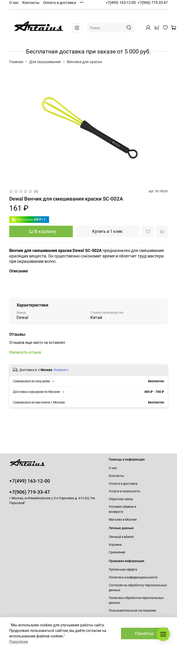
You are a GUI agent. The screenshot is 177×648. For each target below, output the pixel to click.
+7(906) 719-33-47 (153, 2)
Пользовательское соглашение (132, 611)
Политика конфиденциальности (133, 577)
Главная (16, 62)
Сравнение (117, 552)
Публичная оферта (123, 570)
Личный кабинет (121, 537)
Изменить (61, 370)
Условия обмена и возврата (122, 509)
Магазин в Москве (123, 520)
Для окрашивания (45, 62)
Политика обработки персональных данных (136, 600)
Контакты (30, 2)
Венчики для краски (84, 62)
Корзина (115, 545)
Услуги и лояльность (124, 491)
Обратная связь (121, 499)
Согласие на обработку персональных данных (138, 587)
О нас (14, 2)
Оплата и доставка (59, 2)
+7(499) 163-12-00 (121, 2)
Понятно (144, 633)
